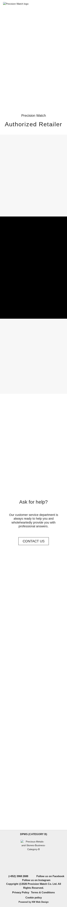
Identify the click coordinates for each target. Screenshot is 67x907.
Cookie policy (33, 897)
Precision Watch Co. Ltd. (42, 883)
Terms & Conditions (43, 892)
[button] (33, 95)
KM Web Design (40, 902)
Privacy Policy (20, 892)
